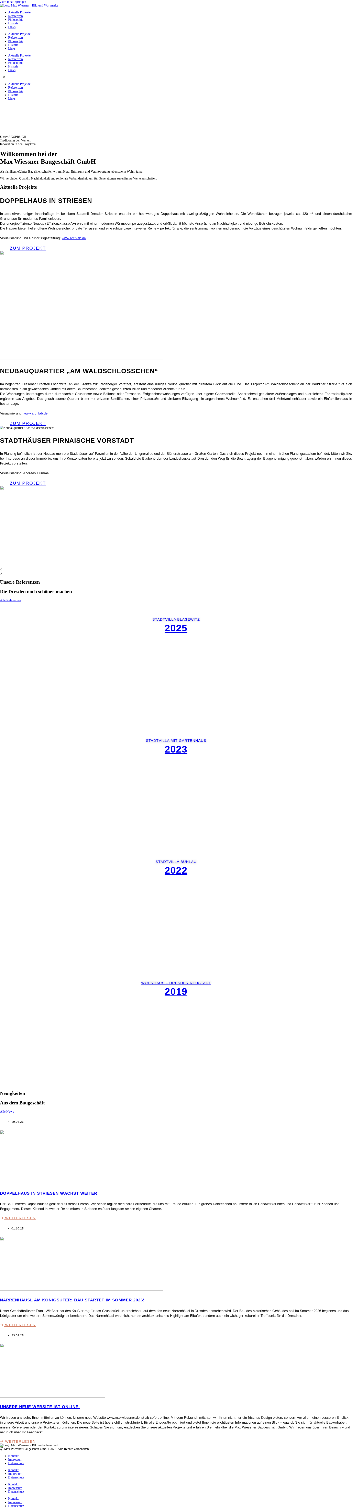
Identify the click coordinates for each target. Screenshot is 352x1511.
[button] (176, 77)
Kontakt (13, 1456)
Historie (13, 23)
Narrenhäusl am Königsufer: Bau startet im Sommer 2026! (72, 1300)
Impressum (15, 1459)
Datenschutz (16, 1463)
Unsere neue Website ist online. (40, 1406)
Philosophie (15, 19)
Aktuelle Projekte (19, 12)
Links (11, 27)
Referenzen (15, 16)
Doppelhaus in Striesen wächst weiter (48, 1193)
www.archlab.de (74, 238)
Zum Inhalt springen (13, 1)
